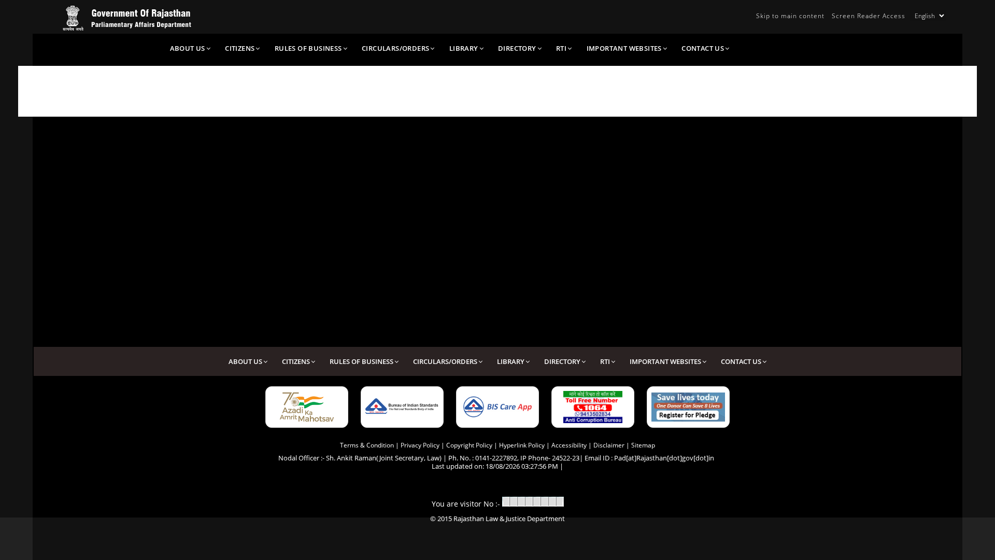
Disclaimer (608, 445)
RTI (561, 48)
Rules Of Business (308, 48)
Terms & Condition (367, 445)
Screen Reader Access (868, 15)
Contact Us (702, 48)
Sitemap (643, 445)
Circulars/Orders (395, 48)
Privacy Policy (420, 445)
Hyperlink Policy (522, 445)
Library (463, 48)
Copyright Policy (469, 445)
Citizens (239, 48)
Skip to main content (790, 15)
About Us (187, 48)
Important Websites (624, 48)
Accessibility (569, 445)
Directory (517, 48)
